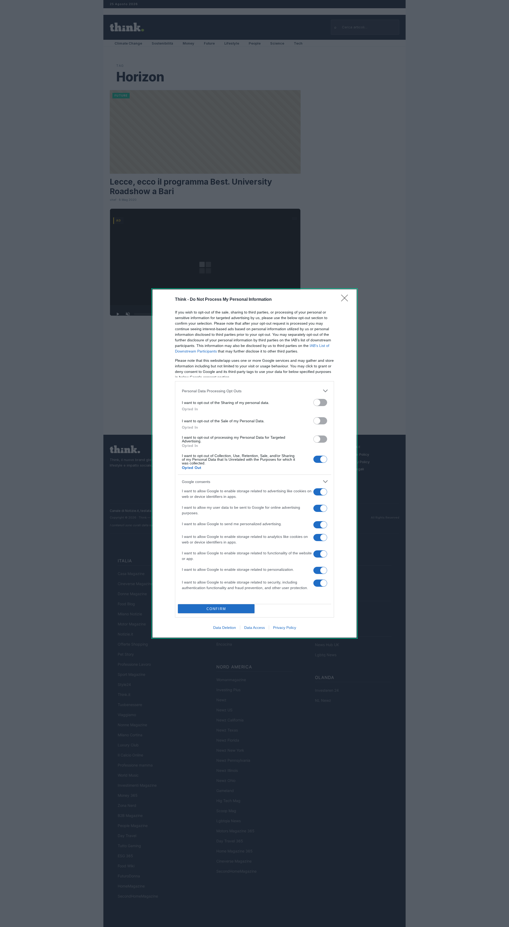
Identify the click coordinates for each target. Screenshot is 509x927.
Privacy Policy (284, 627)
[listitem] (254, 391)
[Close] (346, 300)
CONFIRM (216, 609)
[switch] (320, 402)
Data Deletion (224, 627)
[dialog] (254, 463)
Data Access (254, 627)
